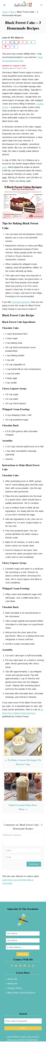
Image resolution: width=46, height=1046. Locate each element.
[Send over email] (31, 42)
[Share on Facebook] (6, 42)
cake (4, 167)
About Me (12, 979)
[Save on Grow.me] (38, 42)
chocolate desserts (21, 302)
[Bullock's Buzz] (23, 5)
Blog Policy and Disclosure (21, 992)
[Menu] (4, 5)
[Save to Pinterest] (23, 42)
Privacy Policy (14, 988)
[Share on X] (14, 42)
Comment (34, 864)
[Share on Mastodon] (14, 46)
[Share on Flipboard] (6, 46)
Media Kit (12, 983)
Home (5, 12)
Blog (12, 12)
